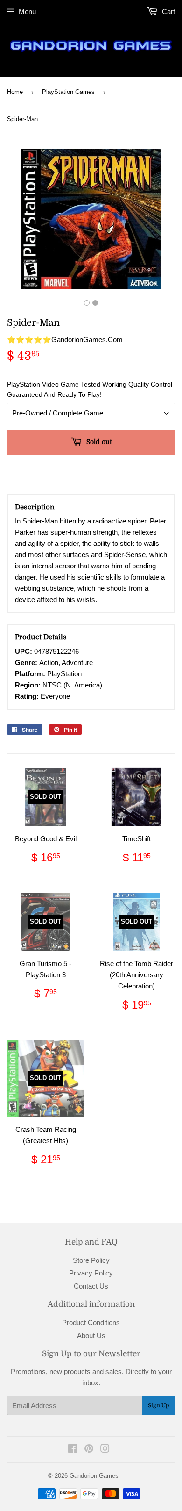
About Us (91, 1335)
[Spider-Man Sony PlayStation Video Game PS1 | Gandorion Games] (87, 303)
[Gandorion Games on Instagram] (105, 1450)
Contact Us (91, 1286)
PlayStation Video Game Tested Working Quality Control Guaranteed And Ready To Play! (89, 389)
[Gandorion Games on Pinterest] (89, 1450)
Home (15, 91)
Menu (27, 11)
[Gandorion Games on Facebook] (72, 1450)
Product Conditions (91, 1322)
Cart (167, 11)
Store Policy (91, 1260)
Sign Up (158, 1405)
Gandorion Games (94, 1475)
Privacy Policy (91, 1273)
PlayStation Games (68, 91)
